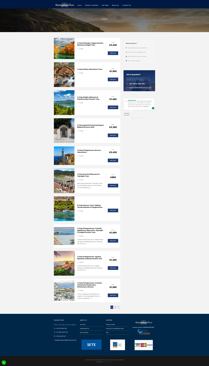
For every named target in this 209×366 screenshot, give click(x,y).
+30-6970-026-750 (137, 84)
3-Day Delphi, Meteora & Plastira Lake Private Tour (88, 98)
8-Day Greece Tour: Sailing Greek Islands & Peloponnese (89, 206)
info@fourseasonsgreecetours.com (65, 340)
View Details (113, 53)
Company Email (60, 336)
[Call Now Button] (4, 362)
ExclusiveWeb (107, 362)
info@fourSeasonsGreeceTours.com (140, 88)
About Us (115, 5)
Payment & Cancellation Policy (115, 328)
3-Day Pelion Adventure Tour (89, 69)
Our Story (82, 324)
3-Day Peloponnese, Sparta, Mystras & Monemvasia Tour (89, 258)
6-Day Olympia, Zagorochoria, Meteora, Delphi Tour (90, 44)
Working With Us (84, 328)
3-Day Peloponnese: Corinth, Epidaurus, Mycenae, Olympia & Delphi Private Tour (90, 230)
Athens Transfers (91, 5)
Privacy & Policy (110, 324)
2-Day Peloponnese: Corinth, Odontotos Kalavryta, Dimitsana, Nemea (89, 285)
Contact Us (126, 5)
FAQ (107, 332)
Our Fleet (105, 5)
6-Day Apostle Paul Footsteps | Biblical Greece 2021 (90, 126)
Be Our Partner (84, 332)
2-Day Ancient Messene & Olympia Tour (88, 175)
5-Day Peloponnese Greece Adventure (89, 151)
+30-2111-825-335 (61, 328)
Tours (79, 5)
